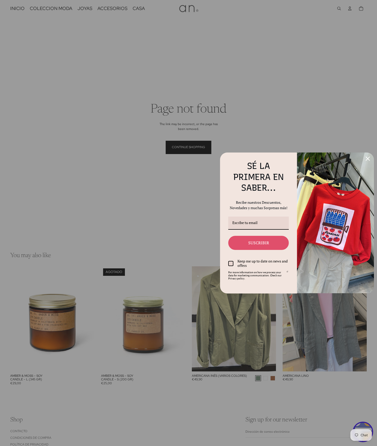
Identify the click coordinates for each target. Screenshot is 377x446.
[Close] (368, 159)
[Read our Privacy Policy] (287, 273)
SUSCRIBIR (258, 243)
